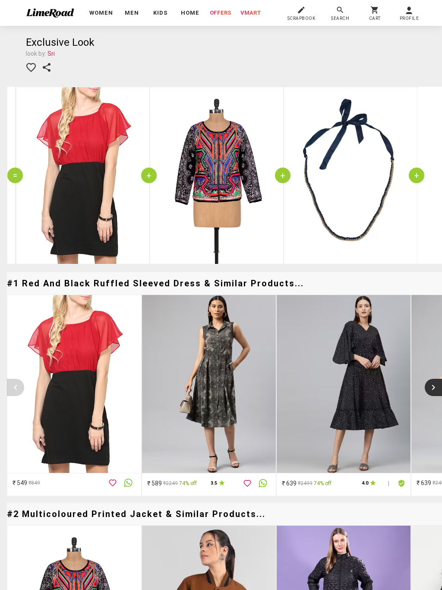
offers (220, 13)
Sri (51, 53)
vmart (250, 13)
